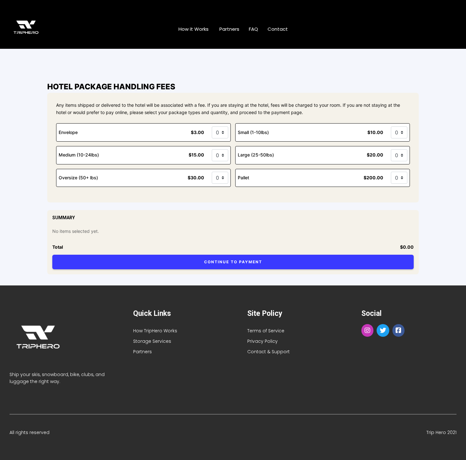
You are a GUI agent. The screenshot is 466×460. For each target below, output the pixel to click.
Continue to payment (233, 261)
